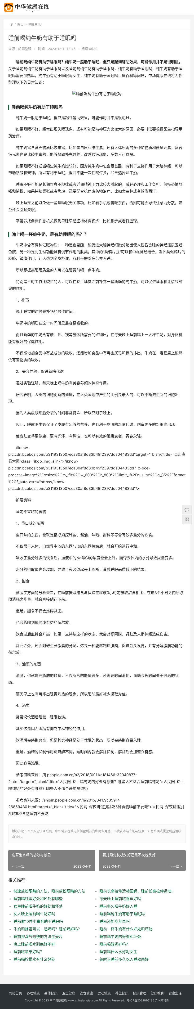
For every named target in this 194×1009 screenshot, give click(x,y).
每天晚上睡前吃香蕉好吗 (120, 898)
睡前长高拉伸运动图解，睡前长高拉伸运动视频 (138, 891)
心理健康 (33, 993)
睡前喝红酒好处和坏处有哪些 (38, 898)
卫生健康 (68, 993)
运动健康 (104, 993)
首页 (20, 24)
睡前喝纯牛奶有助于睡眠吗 (122, 913)
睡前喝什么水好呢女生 (118, 951)
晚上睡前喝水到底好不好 (34, 944)
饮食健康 (86, 993)
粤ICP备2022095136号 (142, 1000)
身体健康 (50, 993)
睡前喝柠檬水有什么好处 (34, 959)
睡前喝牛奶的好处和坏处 (120, 936)
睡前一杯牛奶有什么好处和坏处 (125, 929)
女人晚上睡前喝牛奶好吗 (34, 913)
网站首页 (15, 993)
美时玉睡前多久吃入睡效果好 (124, 959)
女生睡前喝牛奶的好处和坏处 (38, 906)
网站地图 (163, 1000)
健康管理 (139, 993)
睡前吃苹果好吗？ (28, 951)
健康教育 (157, 993)
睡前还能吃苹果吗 (114, 921)
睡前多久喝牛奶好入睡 (118, 906)
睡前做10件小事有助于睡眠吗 (38, 921)
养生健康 (121, 993)
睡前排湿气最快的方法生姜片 (38, 936)
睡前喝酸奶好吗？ (114, 944)
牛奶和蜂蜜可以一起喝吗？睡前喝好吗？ (47, 929)
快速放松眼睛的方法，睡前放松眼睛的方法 (49, 891)
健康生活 (34, 24)
